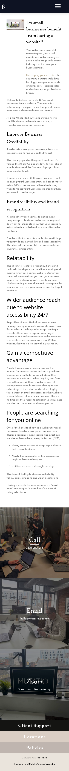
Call (34, 540)
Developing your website (40, 75)
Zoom (35, 681)
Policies (34, 748)
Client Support (34, 725)
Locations (34, 736)
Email (34, 611)
